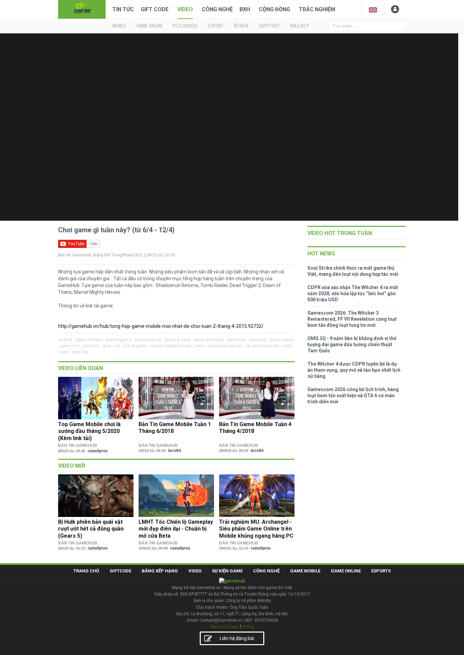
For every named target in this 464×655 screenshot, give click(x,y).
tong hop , (81, 352)
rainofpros (98, 451)
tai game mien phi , (264, 345)
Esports (381, 570)
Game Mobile (305, 570)
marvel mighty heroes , (171, 345)
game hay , (237, 339)
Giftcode (120, 570)
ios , (118, 345)
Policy (248, 626)
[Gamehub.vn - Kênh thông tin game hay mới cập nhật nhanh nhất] (82, 8)
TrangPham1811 (126, 255)
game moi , (70, 345)
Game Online (346, 570)
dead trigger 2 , (119, 339)
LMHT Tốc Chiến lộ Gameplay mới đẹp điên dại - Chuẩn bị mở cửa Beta (176, 529)
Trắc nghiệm (317, 9)
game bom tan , (149, 339)
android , (66, 339)
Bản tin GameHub (74, 255)
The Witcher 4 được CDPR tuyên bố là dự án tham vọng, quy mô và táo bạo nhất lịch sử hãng (353, 370)
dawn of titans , (89, 339)
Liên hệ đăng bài (237, 638)
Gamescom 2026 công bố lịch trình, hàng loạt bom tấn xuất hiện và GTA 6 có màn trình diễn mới (353, 395)
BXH (244, 9)
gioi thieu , (92, 345)
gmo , (108, 345)
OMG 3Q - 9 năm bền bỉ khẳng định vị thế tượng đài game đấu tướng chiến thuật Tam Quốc (351, 344)
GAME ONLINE (150, 26)
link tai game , (136, 345)
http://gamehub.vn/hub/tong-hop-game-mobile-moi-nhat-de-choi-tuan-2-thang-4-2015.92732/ (161, 326)
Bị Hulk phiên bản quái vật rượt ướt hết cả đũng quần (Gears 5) (91, 529)
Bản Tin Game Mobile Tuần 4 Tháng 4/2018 (255, 427)
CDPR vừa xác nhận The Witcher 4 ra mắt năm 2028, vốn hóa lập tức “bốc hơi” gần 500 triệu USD (352, 293)
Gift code (154, 9)
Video (185, 9)
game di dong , (179, 339)
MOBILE (119, 26)
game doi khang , (210, 339)
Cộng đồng (274, 9)
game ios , (258, 339)
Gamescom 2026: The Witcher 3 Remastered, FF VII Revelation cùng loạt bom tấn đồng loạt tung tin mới (352, 319)
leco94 (174, 450)
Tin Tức (123, 9)
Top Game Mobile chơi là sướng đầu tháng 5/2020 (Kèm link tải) (89, 431)
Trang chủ (86, 570)
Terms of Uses (224, 626)
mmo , (200, 345)
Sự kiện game (227, 570)
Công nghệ (217, 9)
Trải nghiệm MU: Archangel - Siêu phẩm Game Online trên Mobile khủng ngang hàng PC (256, 529)
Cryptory (269, 26)
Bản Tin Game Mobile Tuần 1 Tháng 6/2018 (175, 427)
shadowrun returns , (226, 345)
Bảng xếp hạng (160, 570)
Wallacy (299, 26)
